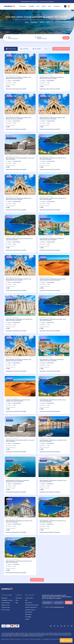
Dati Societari (28, 612)
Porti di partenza (5, 602)
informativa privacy (59, 607)
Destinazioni (22, 6)
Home (26, 22)
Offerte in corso (5, 605)
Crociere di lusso (5, 607)
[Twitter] (68, 626)
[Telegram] (54, 626)
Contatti (27, 619)
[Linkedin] (72, 626)
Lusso (49, 6)
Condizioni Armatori (30, 609)
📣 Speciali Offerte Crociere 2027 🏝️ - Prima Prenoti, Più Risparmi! (37, 1)
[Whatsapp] (51, 626)
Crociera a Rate (29, 598)
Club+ (17, 600)
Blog (17, 602)
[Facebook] (58, 626)
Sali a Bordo (19, 598)
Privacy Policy (28, 602)
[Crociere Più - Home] (9, 7)
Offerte (44, 6)
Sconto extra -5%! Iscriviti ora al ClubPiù (16, 88)
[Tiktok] (65, 626)
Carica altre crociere (37, 579)
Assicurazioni (28, 614)
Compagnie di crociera (7, 600)
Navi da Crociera (5, 609)
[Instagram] (61, 626)
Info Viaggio (28, 616)
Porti (38, 6)
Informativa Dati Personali (31, 605)
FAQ (26, 600)
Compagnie (31, 6)
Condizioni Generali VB (30, 607)
